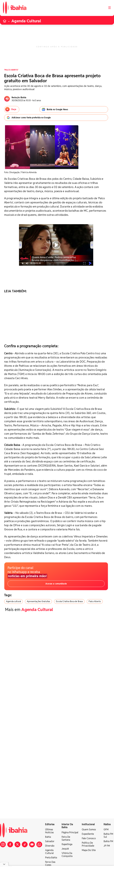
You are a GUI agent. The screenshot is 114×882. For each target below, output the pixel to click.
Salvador (49, 841)
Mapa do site (89, 850)
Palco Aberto (95, 601)
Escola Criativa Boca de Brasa (69, 601)
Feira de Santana (66, 838)
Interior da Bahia (67, 826)
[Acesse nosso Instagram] (3, 844)
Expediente (88, 833)
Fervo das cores (50, 863)
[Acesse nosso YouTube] (32, 844)
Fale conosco (89, 838)
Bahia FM (108, 841)
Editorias (49, 824)
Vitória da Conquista (67, 855)
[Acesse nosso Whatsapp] (39, 844)
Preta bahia (51, 857)
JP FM (107, 845)
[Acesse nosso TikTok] (25, 844)
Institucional (88, 824)
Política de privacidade (88, 844)
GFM (106, 829)
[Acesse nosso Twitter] (17, 844)
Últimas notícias (49, 831)
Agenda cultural (13, 601)
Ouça (13, 109)
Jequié (65, 848)
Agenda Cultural (26, 21)
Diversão (49, 845)
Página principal (70, 832)
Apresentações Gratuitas (38, 601)
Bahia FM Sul (108, 835)
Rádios (107, 824)
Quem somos (89, 829)
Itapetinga (67, 844)
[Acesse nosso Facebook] (10, 844)
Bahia (48, 836)
